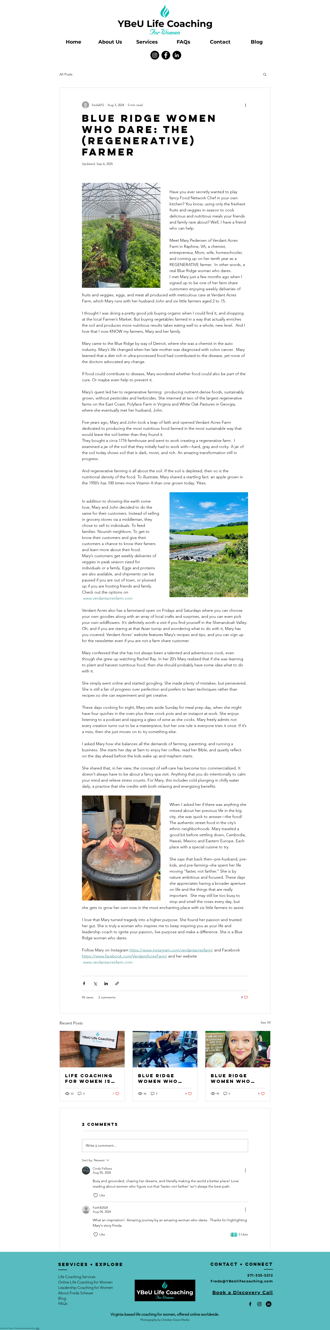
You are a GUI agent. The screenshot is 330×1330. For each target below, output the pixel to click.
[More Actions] (245, 1170)
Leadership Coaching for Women (85, 1287)
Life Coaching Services (76, 1277)
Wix (37, 1328)
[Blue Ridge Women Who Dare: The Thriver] (237, 1049)
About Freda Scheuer (75, 1293)
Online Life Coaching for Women (85, 1282)
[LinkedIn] (176, 55)
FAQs (62, 1303)
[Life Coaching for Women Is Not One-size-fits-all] (92, 1049)
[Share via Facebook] (84, 983)
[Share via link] (117, 983)
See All (266, 1022)
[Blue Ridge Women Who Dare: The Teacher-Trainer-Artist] (165, 1049)
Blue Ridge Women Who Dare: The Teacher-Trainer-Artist (163, 1078)
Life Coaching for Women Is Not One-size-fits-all (89, 1078)
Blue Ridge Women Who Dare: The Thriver (231, 1078)
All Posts (65, 74)
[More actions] (245, 105)
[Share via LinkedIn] (106, 983)
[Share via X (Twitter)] (95, 983)
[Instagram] (154, 55)
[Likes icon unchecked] (96, 1195)
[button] (265, 74)
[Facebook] (165, 55)
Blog (62, 1298)
